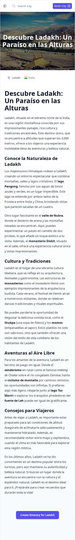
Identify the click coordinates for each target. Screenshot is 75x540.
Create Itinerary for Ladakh (37, 515)
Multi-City (60, 6)
